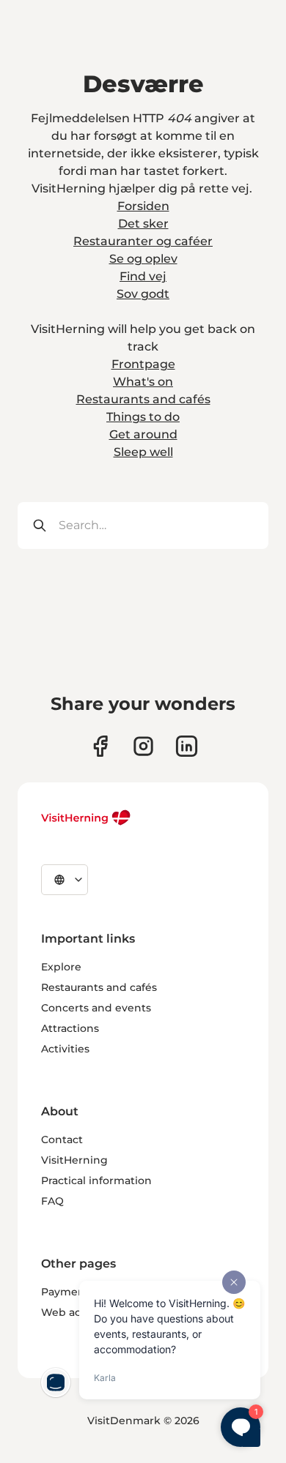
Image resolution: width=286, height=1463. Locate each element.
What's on (143, 382)
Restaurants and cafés (143, 399)
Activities (65, 1048)
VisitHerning (74, 1160)
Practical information (96, 1180)
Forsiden (143, 206)
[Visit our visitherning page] (100, 746)
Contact (62, 1139)
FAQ (52, 1201)
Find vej (143, 276)
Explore (61, 966)
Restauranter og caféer (143, 241)
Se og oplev (143, 259)
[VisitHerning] (86, 817)
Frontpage (143, 364)
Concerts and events (96, 1007)
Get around (143, 434)
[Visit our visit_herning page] (143, 746)
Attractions (70, 1028)
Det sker (143, 224)
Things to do (143, 417)
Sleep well (143, 452)
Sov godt (143, 294)
